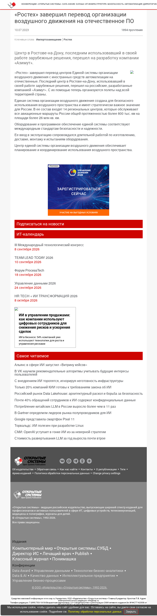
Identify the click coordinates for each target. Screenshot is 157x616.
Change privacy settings (106, 473)
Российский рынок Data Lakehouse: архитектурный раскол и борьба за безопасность (79, 393)
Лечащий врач (57, 553)
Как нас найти (68, 469)
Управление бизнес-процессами (39, 580)
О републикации (106, 469)
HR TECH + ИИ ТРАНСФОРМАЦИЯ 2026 (46, 296)
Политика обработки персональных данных (62, 473)
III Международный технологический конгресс (49, 244)
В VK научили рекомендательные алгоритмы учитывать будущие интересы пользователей (72, 373)
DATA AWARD (68, 4)
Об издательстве (23, 469)
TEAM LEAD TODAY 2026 (34, 257)
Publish (82, 553)
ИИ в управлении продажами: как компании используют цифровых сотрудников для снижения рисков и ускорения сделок (44, 323)
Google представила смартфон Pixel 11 (45, 419)
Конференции (29, 4)
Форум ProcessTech (29, 270)
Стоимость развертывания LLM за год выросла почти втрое (60, 438)
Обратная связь (46, 469)
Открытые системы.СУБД (82, 548)
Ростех (68, 39)
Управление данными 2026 (35, 283)
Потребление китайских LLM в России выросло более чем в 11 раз (65, 406)
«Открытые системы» (49, 4)
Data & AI (19, 576)
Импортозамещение (48, 39)
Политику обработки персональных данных (95, 611)
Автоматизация (133, 4)
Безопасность (116, 4)
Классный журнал (30, 558)
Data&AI (80, 4)
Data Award (21, 571)
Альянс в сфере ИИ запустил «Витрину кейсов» (51, 364)
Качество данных (44, 576)
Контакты (87, 469)
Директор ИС (25, 553)
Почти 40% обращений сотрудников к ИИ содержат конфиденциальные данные (75, 400)
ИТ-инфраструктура (96, 4)
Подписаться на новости (40, 223)
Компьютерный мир (32, 548)
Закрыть (131, 611)
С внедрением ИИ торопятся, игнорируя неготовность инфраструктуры (69, 380)
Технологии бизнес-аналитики (98, 571)
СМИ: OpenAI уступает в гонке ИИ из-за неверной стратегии (60, 431)
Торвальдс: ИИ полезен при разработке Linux (49, 425)
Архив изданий (21, 473)
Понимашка (64, 558)
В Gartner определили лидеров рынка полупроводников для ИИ (63, 412)
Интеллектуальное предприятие (88, 576)
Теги (123, 469)
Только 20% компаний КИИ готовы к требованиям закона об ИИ (63, 387)
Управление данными (52, 571)
